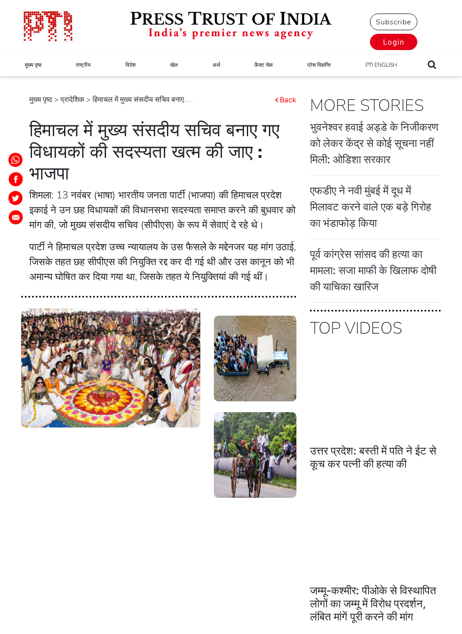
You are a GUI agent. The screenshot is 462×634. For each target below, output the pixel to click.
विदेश (130, 65)
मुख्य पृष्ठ (33, 65)
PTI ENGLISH (381, 65)
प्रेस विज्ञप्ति (319, 65)
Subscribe (393, 22)
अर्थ (216, 65)
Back (288, 99)
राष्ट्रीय (83, 65)
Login (393, 41)
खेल (174, 65)
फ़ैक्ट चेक (263, 65)
